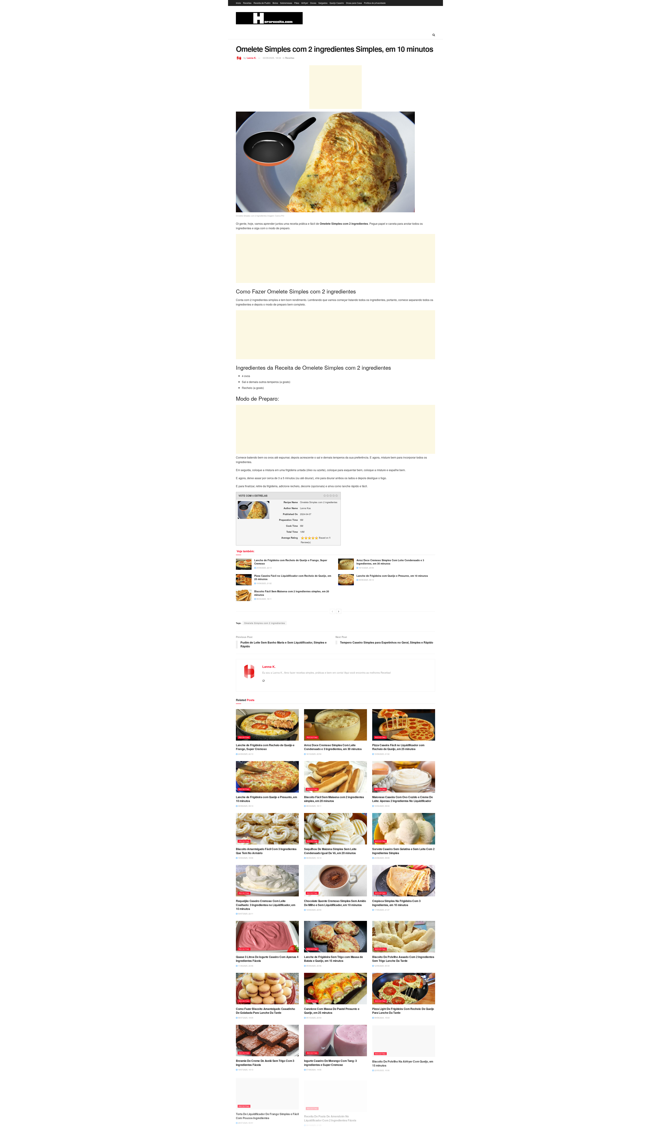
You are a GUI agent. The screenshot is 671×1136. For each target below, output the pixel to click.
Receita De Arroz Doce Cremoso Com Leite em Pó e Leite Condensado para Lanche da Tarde (402, 1115)
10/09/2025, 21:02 (264, 583)
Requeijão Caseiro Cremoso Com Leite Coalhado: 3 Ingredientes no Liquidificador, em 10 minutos (265, 905)
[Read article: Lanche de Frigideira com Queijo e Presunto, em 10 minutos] (346, 579)
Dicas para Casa (354, 2)
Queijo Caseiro (337, 2)
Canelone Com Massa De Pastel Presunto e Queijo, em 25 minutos (331, 1011)
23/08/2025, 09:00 (381, 857)
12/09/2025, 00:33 (381, 965)
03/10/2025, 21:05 (313, 1121)
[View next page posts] (338, 611)
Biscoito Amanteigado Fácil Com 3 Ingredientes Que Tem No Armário (266, 851)
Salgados (322, 2)
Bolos (275, 2)
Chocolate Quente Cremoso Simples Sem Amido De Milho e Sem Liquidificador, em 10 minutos (335, 903)
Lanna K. (251, 57)
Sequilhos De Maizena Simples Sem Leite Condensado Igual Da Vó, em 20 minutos (330, 851)
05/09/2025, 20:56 (313, 965)
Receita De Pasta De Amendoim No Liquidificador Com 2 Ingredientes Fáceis (330, 1115)
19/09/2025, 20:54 (313, 909)
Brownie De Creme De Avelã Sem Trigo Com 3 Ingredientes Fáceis (265, 1063)
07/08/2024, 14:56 (313, 1069)
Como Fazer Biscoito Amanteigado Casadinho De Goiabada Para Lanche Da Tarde (265, 1011)
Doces (313, 2)
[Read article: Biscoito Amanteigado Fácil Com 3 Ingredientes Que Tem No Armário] (267, 828)
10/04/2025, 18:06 (245, 857)
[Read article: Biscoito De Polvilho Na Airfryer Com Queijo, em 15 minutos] (403, 1040)
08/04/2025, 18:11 (264, 598)
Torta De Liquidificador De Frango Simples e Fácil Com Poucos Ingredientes (267, 1115)
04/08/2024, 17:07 (381, 1121)
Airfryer (304, 2)
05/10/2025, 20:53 (313, 1017)
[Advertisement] (335, 87)
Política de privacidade (375, 2)
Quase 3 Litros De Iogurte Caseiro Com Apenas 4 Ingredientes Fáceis (267, 959)
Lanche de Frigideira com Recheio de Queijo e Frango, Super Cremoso (290, 561)
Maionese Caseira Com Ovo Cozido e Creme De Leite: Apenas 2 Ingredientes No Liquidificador (402, 799)
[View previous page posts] (332, 611)
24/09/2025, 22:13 (264, 567)
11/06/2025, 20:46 (245, 965)
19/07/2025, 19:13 (245, 1069)
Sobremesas (286, 2)
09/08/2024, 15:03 (381, 1017)
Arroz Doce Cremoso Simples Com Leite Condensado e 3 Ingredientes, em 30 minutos (390, 561)
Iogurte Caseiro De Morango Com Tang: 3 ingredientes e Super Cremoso (330, 1063)
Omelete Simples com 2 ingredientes (264, 623)
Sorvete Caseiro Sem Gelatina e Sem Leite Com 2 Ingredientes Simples (403, 851)
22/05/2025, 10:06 (381, 1069)
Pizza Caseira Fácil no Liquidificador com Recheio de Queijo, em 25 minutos (292, 577)
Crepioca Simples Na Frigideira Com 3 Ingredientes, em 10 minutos (396, 903)
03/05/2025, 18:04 (272, 57)
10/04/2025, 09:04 (381, 805)
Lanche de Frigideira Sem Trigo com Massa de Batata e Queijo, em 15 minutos (333, 959)
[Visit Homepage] (269, 18)
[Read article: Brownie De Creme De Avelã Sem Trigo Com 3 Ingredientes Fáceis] (267, 1040)
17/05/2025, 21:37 (381, 909)
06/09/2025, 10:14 (313, 857)
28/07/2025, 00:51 (245, 1121)
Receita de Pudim (262, 2)
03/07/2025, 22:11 (245, 913)
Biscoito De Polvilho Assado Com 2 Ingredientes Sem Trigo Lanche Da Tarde (403, 959)
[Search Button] (433, 34)
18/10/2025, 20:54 (366, 567)
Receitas (247, 2)
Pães (296, 2)
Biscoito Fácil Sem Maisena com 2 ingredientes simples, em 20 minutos (291, 593)
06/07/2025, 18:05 (245, 1017)
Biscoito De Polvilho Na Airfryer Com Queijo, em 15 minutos (402, 1063)
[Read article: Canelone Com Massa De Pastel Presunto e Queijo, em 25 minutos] (335, 988)
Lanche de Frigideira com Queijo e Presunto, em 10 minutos (392, 575)
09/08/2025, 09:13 (366, 579)
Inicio (238, 2)
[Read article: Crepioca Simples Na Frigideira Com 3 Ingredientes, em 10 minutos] (403, 880)
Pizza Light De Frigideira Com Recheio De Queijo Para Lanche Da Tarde (403, 1011)
